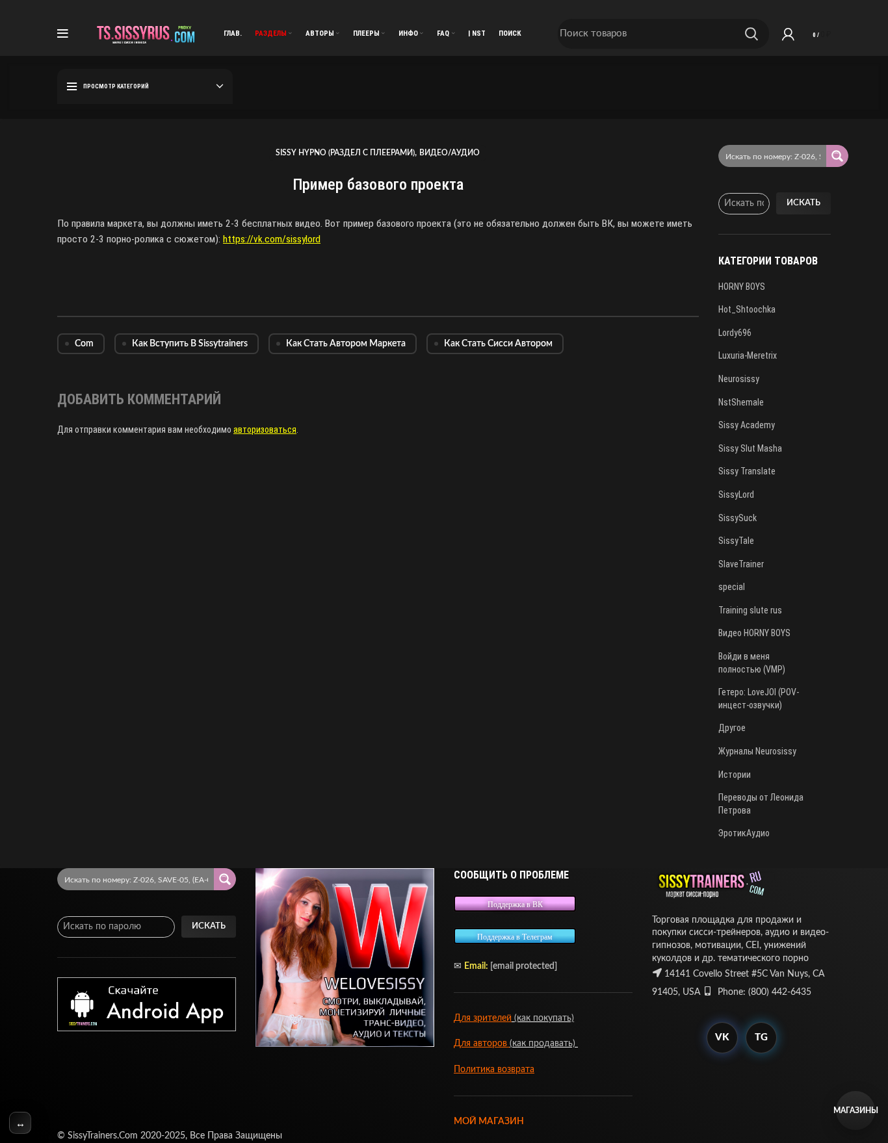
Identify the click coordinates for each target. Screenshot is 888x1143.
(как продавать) (544, 1043)
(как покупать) (543, 1018)
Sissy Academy (746, 425)
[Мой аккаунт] (788, 34)
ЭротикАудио (744, 833)
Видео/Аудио (449, 153)
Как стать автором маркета (346, 343)
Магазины (855, 1110)
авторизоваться (264, 429)
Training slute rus (750, 610)
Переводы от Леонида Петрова (760, 804)
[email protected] (523, 966)
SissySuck (737, 518)
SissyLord (736, 494)
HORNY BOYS (741, 286)
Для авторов (482, 1043)
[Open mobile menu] (63, 34)
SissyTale (736, 540)
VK (722, 1037)
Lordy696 (734, 332)
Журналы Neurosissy (757, 751)
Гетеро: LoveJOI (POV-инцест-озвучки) (758, 698)
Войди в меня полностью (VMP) (751, 662)
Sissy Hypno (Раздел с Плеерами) (345, 153)
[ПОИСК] (751, 34)
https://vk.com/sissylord (271, 239)
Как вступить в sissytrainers (190, 343)
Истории (734, 774)
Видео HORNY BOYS (754, 633)
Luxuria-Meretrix (747, 355)
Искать (803, 203)
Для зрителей (483, 1018)
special (731, 587)
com (84, 343)
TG (761, 1037)
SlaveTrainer (741, 564)
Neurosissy (738, 379)
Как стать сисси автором (498, 343)
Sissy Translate (747, 471)
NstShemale (741, 402)
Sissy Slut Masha (750, 448)
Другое (732, 728)
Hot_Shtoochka (747, 309)
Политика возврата (494, 1069)
